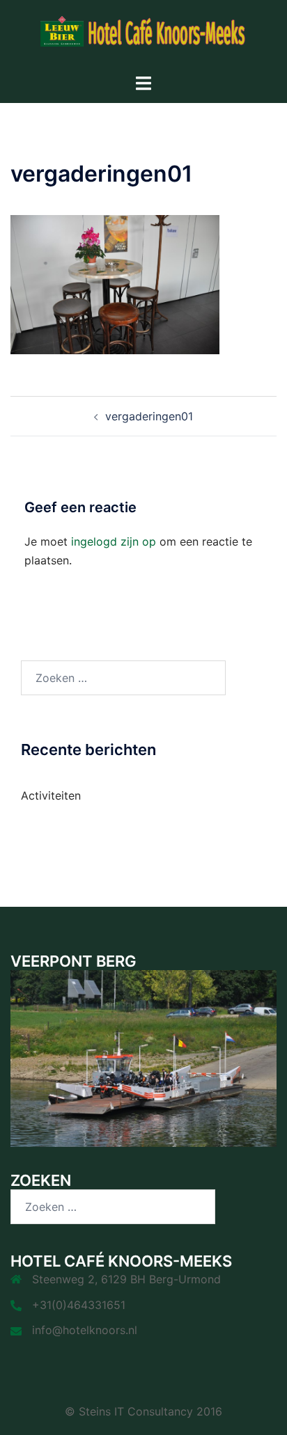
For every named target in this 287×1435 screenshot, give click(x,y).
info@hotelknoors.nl (84, 1330)
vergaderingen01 (149, 416)
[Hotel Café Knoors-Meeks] (143, 35)
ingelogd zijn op (113, 541)
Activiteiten (51, 795)
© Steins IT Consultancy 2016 (143, 1411)
